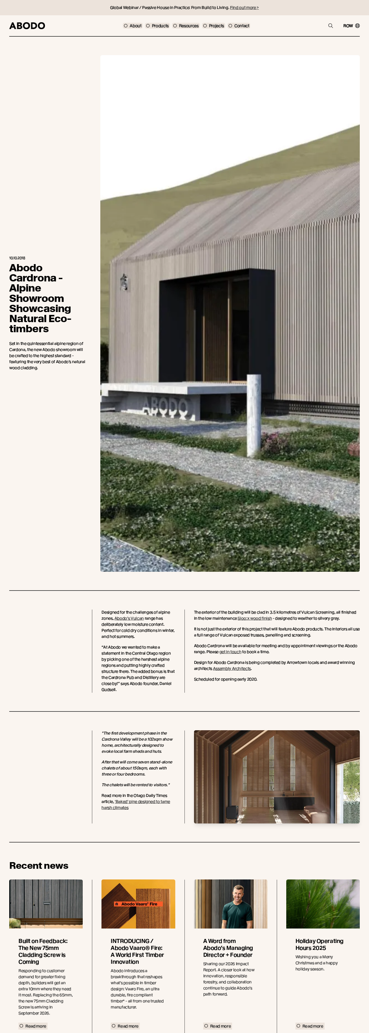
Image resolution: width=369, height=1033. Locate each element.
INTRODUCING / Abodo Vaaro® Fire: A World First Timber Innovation (137, 951)
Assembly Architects (232, 668)
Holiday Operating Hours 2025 (319, 944)
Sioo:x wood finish (255, 618)
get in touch (230, 651)
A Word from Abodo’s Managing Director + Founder (228, 948)
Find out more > (244, 7)
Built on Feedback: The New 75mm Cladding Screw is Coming (42, 951)
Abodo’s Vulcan (129, 618)
